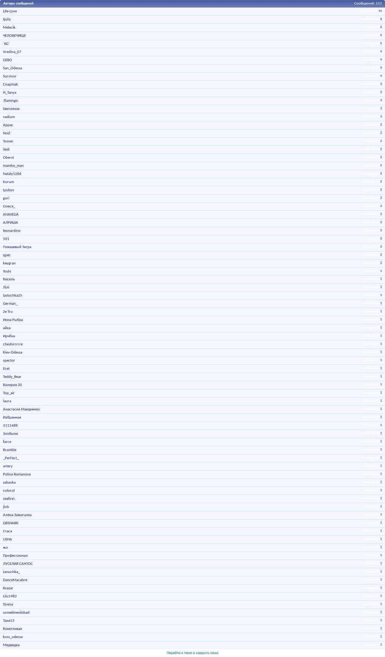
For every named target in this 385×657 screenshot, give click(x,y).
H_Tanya (9, 93)
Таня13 (8, 621)
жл (5, 548)
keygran (9, 263)
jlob (6, 507)
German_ (10, 304)
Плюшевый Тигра (17, 247)
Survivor (10, 76)
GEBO (7, 60)
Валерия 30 (12, 385)
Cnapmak (10, 84)
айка (7, 328)
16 (380, 11)
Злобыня (10, 434)
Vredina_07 (12, 52)
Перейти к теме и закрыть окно (192, 653)
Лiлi (6, 287)
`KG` (6, 44)
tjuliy (7, 19)
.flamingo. (11, 101)
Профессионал (15, 556)
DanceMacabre (15, 580)
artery (8, 466)
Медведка (11, 645)
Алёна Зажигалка (17, 515)
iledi (6, 149)
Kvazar (8, 588)
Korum (8, 182)
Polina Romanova (17, 474)
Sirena (8, 604)
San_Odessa (12, 68)
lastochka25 (12, 295)
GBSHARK (10, 523)
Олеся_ (9, 206)
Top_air (9, 393)
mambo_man (13, 166)
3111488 (10, 426)
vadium (9, 117)
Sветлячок (11, 109)
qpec (7, 255)
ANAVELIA (11, 214)
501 (6, 239)
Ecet (6, 369)
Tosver (8, 141)
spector (9, 361)
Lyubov (8, 190)
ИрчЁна (9, 336)
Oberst (8, 158)
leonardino (11, 231)
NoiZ (6, 133)
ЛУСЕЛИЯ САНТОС (18, 564)
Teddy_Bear (12, 377)
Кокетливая (12, 629)
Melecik (9, 28)
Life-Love (10, 11)
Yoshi (7, 271)
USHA (7, 539)
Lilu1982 (10, 596)
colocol (9, 491)
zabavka (9, 482)
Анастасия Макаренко (21, 409)
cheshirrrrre (13, 344)
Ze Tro (8, 312)
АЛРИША (10, 223)
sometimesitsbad (16, 613)
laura (7, 401)
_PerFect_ (11, 458)
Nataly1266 (12, 174)
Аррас (8, 125)
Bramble (9, 450)
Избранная (12, 417)
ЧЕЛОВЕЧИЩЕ (14, 36)
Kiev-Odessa (12, 352)
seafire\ (9, 499)
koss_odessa (13, 637)
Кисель (9, 279)
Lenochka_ (11, 572)
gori (6, 198)
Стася (7, 531)
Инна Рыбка (13, 320)
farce (7, 442)
